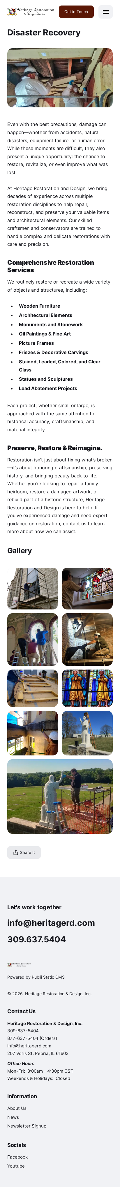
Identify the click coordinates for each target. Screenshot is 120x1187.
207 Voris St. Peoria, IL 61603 (38, 1053)
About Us (17, 1108)
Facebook (17, 1157)
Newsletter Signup (26, 1126)
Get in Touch (76, 11)
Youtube (16, 1166)
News (13, 1117)
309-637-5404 (23, 1030)
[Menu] (105, 12)
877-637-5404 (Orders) (32, 1038)
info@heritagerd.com (29, 1046)
